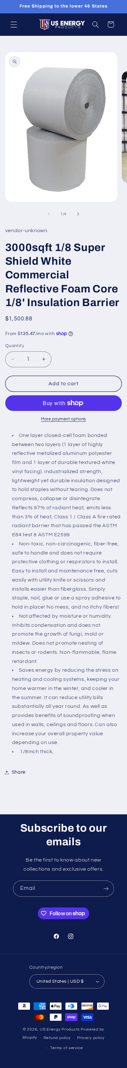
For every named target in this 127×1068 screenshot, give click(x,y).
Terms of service (66, 1048)
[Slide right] (78, 214)
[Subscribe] (106, 888)
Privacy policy (91, 1038)
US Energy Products (60, 1029)
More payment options (63, 419)
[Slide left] (49, 214)
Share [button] (18, 772)
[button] (13, 24)
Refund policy (57, 1038)
